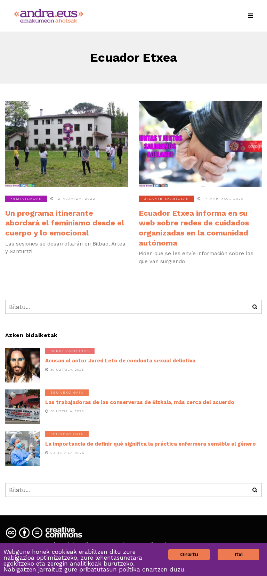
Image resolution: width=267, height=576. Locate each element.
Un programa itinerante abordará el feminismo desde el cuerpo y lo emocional (64, 223)
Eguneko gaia (66, 392)
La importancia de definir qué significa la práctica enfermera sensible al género (150, 444)
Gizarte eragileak (166, 198)
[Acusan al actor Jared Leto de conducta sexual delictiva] (22, 365)
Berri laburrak (69, 351)
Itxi (239, 554)
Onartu (189, 554)
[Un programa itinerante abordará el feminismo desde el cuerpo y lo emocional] (66, 144)
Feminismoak (26, 198)
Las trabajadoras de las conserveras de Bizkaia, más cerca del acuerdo (139, 402)
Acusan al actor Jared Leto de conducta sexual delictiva (120, 361)
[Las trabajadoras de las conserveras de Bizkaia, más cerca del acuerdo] (22, 406)
